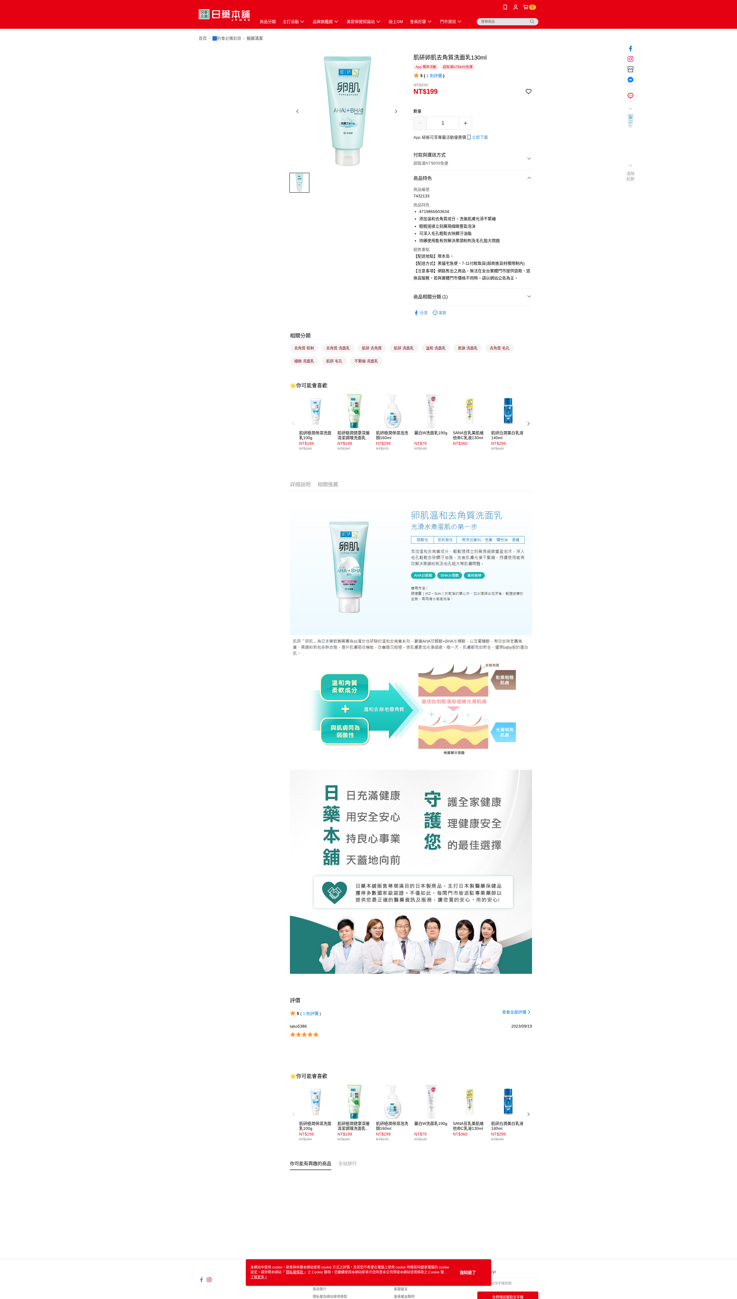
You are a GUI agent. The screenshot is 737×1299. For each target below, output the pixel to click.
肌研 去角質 (372, 348)
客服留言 (401, 1289)
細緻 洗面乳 (304, 361)
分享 (424, 313)
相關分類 (300, 336)
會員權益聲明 (404, 1297)
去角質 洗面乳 (338, 348)
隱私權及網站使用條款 (330, 1297)
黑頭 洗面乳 (468, 348)
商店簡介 (319, 1289)
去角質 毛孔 (500, 348)
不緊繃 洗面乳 (366, 361)
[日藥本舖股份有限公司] (224, 15)
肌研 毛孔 (334, 361)
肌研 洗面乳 (404, 348)
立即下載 (480, 137)
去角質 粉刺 (304, 348)
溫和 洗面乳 (436, 348)
